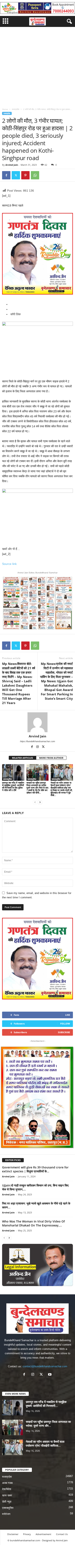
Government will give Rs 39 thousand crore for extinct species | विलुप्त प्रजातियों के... (35, 1169)
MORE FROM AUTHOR (51, 757)
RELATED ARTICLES (22, 757)
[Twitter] (16, 175)
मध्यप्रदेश (15, 109)
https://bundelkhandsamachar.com (37, 741)
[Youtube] (50, 1374)
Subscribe (64, 1032)
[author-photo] (37, 722)
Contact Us (62, 1534)
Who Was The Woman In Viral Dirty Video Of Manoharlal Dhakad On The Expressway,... (33, 1223)
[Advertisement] (37, 66)
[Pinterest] (25, 175)
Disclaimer (12, 1534)
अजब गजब (7, 1483)
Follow (65, 1023)
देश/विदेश (6, 1489)
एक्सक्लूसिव (7, 779)
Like (67, 1014)
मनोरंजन (6, 1514)
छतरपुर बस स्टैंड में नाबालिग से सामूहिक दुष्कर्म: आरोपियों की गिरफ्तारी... (46, 1404)
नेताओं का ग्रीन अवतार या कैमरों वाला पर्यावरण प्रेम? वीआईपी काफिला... (45, 1443)
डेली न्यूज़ (6, 1501)
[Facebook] (6, 175)
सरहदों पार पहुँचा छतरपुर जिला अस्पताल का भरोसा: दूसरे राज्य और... (48, 1424)
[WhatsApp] (35, 175)
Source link (9, 563)
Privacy (27, 1534)
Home (5, 109)
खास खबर (7, 1495)
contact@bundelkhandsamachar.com (45, 1366)
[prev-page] (35, 802)
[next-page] (40, 802)
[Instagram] (38, 747)
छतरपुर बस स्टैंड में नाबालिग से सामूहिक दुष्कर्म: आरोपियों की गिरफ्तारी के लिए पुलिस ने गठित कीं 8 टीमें (13, 786)
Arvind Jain (11, 164)
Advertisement (43, 1534)
